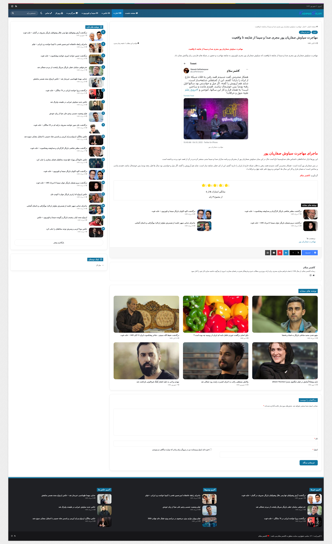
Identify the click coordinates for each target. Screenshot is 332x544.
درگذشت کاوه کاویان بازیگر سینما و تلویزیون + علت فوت (173, 211)
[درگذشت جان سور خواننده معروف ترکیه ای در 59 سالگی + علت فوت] (96, 128)
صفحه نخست (130, 13)
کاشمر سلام (309, 267)
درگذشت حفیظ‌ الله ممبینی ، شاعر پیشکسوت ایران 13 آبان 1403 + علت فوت (149, 335)
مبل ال (98, 265)
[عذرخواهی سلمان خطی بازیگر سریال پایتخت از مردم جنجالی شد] (96, 71)
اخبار (117, 13)
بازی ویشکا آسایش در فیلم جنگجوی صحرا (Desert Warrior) (295, 382)
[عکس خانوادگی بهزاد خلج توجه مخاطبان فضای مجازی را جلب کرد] (96, 163)
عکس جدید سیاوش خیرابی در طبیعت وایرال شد (68, 102)
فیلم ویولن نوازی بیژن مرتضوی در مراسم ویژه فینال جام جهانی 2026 (174, 518)
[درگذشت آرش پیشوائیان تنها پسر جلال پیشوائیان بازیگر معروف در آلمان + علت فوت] (96, 36)
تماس (47, 13)
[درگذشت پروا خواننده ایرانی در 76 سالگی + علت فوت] (96, 94)
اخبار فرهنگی (305, 32)
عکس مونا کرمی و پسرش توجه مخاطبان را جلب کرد (66, 229)
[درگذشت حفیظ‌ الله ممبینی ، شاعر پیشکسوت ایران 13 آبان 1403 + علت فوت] (146, 314)
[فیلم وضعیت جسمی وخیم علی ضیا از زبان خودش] (96, 117)
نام (316, 439)
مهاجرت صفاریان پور (307, 242)
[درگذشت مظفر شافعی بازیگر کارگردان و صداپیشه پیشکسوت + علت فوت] (310, 214)
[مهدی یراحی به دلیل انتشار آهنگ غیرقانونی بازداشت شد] (146, 360)
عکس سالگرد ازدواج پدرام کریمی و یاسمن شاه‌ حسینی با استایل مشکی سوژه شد (55, 137)
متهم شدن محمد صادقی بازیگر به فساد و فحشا (300, 335)
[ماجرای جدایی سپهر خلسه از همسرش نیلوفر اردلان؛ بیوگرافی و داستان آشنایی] (204, 226)
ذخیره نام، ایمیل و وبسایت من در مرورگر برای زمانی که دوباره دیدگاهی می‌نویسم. (181, 450)
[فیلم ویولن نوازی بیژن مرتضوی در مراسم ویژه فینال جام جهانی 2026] (209, 522)
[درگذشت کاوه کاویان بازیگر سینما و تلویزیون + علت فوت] (204, 214)
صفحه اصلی (311, 27)
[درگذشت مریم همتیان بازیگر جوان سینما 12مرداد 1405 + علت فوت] (310, 226)
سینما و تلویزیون (89, 13)
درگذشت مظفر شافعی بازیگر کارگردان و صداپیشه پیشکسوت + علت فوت (273, 211)
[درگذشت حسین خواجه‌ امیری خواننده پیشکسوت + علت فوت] (96, 59)
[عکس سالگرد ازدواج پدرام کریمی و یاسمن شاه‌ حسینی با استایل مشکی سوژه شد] (96, 140)
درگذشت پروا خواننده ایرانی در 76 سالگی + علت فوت (66, 90)
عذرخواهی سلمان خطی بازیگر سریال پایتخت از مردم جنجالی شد (62, 67)
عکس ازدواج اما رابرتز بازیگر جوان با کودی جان (69, 194)
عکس (105, 13)
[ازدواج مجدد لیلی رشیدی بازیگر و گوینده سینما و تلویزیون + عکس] (96, 221)
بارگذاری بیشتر (59, 243)
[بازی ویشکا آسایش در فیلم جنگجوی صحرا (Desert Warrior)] (285, 360)
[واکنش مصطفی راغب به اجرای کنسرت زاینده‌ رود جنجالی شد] (215, 360)
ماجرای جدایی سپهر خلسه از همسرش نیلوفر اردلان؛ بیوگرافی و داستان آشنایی (165, 223)
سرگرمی (72, 13)
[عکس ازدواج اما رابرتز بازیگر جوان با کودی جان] (96, 198)
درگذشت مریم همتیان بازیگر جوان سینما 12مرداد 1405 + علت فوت (276, 223)
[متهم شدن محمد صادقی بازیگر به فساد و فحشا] (285, 314)
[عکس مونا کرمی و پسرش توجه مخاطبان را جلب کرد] (96, 232)
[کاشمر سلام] (310, 13)
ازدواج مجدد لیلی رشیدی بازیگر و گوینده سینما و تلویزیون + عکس (62, 217)
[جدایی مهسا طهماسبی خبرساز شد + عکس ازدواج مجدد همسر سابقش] (96, 82)
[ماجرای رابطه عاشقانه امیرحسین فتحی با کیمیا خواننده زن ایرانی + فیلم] (96, 48)
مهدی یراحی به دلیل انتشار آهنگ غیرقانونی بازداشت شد (158, 382)
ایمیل (315, 450)
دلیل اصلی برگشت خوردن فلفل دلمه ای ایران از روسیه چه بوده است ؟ (221, 335)
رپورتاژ (58, 13)
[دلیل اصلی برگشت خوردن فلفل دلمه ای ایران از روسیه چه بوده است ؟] (215, 314)
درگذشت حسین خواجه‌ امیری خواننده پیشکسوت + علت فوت (64, 56)
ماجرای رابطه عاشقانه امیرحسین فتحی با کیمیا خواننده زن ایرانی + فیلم (59, 44)
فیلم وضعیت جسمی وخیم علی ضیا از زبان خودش (68, 114)
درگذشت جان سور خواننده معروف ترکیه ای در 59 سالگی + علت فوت (60, 125)
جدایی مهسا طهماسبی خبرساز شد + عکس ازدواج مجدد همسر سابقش (60, 79)
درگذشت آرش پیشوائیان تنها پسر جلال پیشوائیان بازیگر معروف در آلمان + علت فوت (55, 33)
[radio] (204, 185)
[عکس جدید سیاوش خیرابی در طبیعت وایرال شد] (96, 105)
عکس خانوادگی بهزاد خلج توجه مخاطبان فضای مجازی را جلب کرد (62, 160)
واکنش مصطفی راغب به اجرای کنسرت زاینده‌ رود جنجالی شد (224, 382)
